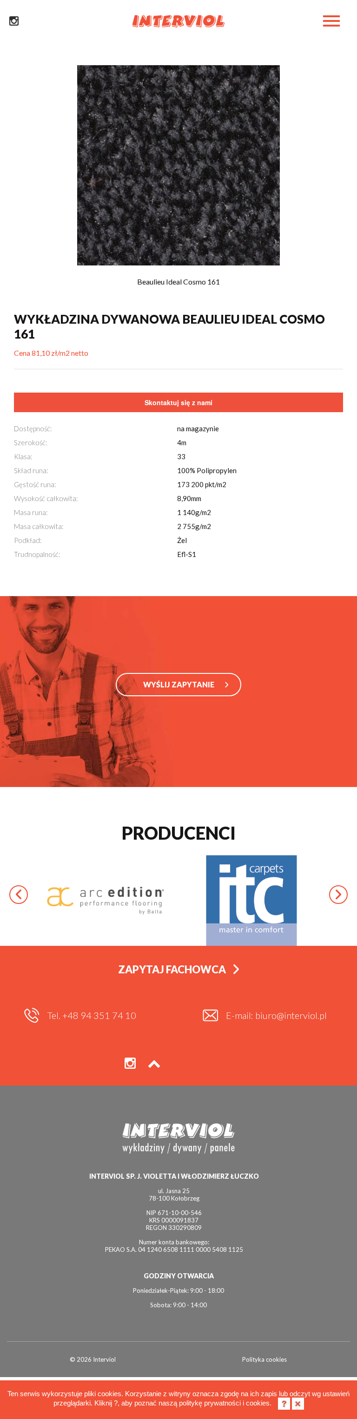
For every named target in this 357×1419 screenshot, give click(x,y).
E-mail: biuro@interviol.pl (276, 1015)
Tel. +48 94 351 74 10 (91, 1015)
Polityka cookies (264, 1359)
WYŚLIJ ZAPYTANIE (178, 684)
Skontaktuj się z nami (178, 402)
